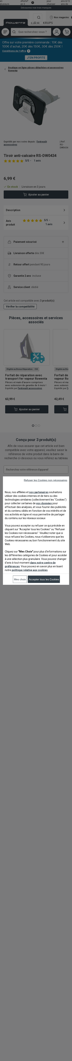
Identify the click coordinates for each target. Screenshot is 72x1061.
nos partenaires (39, 492)
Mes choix (20, 579)
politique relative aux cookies (30, 569)
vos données (44, 503)
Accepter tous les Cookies (44, 579)
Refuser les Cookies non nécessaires (45, 479)
